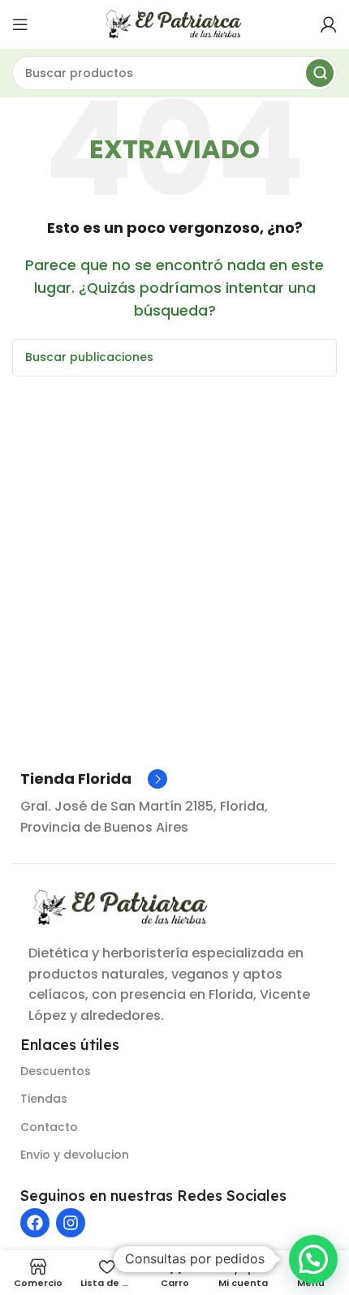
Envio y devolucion (74, 1155)
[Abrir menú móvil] (20, 24)
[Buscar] (320, 73)
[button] (313, 1259)
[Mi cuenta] (328, 24)
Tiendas (43, 1099)
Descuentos (55, 1071)
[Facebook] (35, 1222)
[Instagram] (70, 1222)
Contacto (49, 1127)
